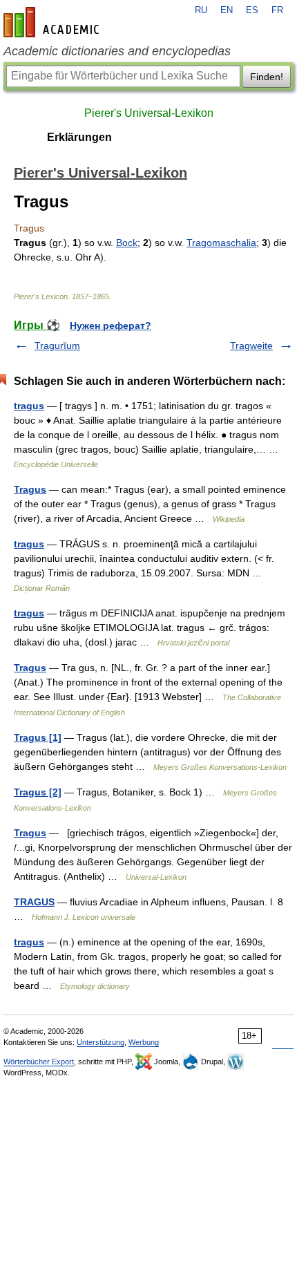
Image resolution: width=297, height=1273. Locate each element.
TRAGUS (34, 901)
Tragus (30, 489)
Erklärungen (79, 137)
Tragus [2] (37, 792)
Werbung (143, 1042)
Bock (126, 242)
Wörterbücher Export (38, 1061)
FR (277, 10)
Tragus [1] (37, 737)
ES (252, 10)
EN (226, 10)
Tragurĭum (57, 345)
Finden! (266, 76)
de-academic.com (53, 22)
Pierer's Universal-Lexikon (148, 113)
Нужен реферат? (110, 325)
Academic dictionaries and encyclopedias (117, 51)
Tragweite (251, 345)
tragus (29, 405)
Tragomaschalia (221, 242)
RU (201, 10)
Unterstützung (100, 1042)
